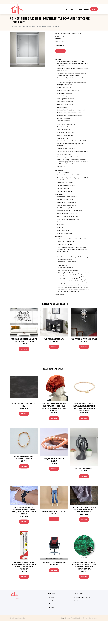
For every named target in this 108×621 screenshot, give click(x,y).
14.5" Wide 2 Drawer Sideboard (54, 339)
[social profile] (18, 2)
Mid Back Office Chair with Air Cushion (54, 562)
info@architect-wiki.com (90, 2)
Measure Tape (76, 33)
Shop (94, 9)
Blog (71, 9)
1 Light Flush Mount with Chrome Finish (84, 339)
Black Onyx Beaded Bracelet (84, 468)
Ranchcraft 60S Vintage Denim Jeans (54, 511)
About (86, 9)
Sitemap (94, 618)
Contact (79, 9)
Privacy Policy (87, 618)
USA (82, 2)
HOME (65, 9)
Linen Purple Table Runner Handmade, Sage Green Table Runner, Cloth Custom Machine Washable (84, 509)
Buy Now (60, 51)
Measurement (67, 33)
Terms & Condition (76, 618)
